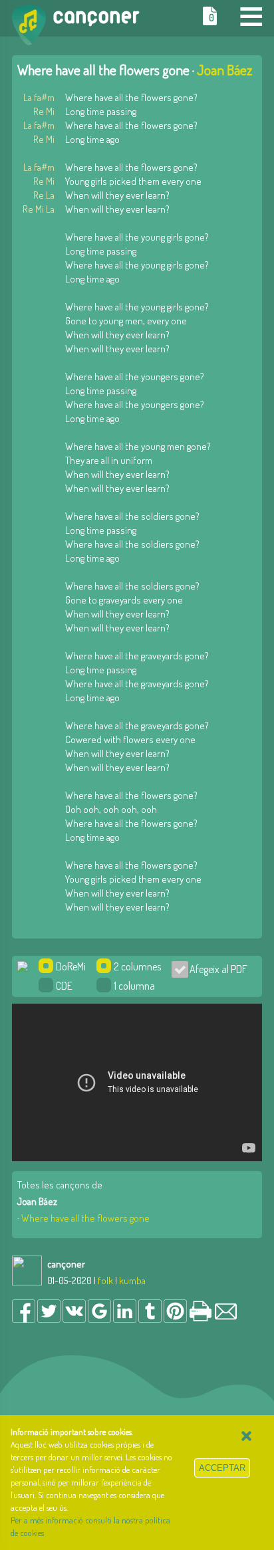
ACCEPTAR (222, 1468)
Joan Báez (224, 69)
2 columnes (137, 966)
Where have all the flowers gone (85, 1218)
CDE (64, 985)
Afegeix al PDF (214, 969)
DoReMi (71, 966)
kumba (132, 1280)
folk (105, 1280)
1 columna (134, 985)
